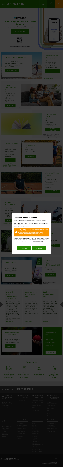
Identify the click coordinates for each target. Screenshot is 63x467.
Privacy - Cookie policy (38, 241)
